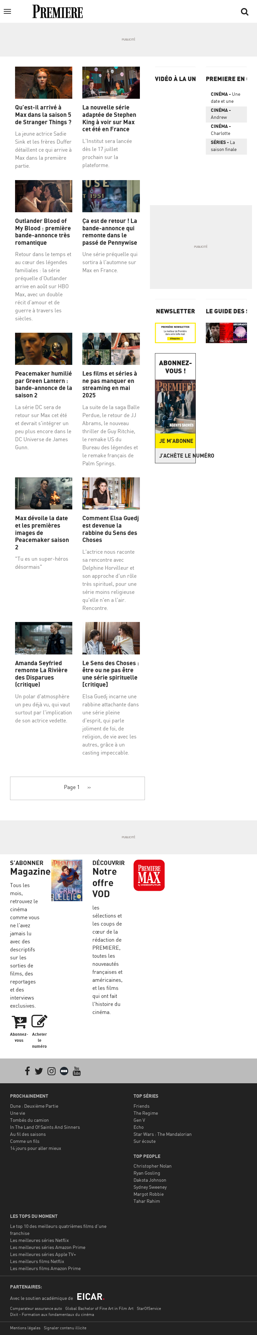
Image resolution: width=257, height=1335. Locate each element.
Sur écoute (145, 1141)
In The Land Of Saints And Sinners (45, 1127)
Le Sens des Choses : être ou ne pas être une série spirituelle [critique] (110, 673)
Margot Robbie (149, 1194)
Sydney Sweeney (150, 1187)
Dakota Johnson (150, 1180)
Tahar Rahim (147, 1201)
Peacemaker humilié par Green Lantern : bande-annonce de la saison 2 (43, 384)
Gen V (139, 1120)
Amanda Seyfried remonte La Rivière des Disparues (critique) (41, 673)
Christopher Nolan (153, 1166)
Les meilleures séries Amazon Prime (47, 1247)
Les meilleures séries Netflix (39, 1240)
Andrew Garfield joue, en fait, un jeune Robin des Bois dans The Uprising (225, 115)
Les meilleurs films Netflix (37, 1261)
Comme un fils (24, 1141)
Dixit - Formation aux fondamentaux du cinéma (52, 1314)
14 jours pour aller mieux (35, 1148)
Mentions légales (25, 1327)
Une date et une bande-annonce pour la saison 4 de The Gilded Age (226, 98)
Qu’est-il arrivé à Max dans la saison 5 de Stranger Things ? (43, 114)
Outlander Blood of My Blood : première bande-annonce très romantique (43, 231)
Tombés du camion (29, 1120)
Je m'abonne (176, 441)
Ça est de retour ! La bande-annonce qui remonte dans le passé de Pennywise (109, 231)
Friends (142, 1106)
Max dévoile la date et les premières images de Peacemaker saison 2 (42, 532)
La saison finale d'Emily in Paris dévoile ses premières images (225, 147)
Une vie (17, 1113)
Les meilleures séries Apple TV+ (43, 1254)
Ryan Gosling (147, 1173)
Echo (139, 1127)
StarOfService (149, 1308)
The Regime (146, 1113)
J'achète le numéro (177, 455)
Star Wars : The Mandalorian (163, 1134)
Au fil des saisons (28, 1134)
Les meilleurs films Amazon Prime (45, 1268)
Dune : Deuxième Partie (34, 1106)
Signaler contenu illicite (65, 1327)
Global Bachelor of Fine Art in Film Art (99, 1308)
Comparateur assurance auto (36, 1308)
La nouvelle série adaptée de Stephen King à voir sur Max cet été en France (109, 118)
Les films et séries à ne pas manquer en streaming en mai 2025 (109, 384)
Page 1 (72, 787)
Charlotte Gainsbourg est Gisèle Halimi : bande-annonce (223, 131)
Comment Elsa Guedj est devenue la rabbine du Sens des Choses (110, 529)
